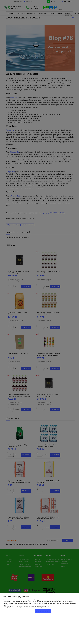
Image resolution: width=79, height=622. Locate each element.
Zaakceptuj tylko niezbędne (13, 611)
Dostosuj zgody (29, 611)
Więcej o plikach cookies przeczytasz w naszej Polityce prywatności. (26, 607)
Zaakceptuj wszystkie (43, 611)
